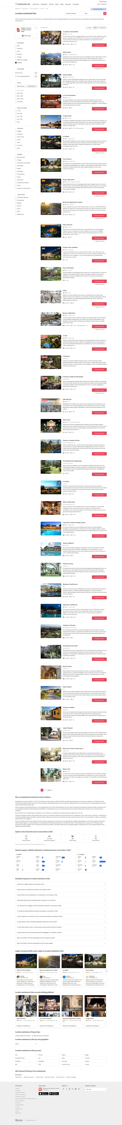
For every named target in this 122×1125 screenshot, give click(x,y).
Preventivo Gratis (99, 45)
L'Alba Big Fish (67, 399)
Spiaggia (19, 131)
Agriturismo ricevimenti (29, 1077)
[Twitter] (66, 1089)
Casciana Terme (66, 1064)
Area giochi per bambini (23, 182)
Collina (18, 139)
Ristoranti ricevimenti (49, 1077)
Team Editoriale (18, 1108)
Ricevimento (44, 4)
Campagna (19, 134)
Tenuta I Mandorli (68, 543)
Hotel (18, 51)
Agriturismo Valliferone (70, 605)
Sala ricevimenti (21, 157)
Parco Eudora (67, 159)
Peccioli (40, 1055)
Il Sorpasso (66, 356)
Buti (16, 1064)
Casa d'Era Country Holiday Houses (74, 522)
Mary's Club (66, 769)
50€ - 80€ (20, 93)
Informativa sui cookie (20, 1096)
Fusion (18, 208)
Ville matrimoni (18, 1077)
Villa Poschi (66, 420)
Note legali (17, 1090)
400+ (18, 122)
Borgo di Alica (67, 666)
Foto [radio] (97, 27)
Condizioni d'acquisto (20, 1092)
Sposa (57, 4)
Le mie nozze (35, 4)
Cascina (87, 1064)
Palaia (63, 1058)
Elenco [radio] (89, 27)
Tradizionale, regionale (22, 197)
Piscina (19, 185)
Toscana (42, 8)
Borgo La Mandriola (69, 313)
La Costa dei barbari (69, 95)
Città (18, 142)
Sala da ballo (20, 165)
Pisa (16, 1055)
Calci (40, 1064)
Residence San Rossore (70, 584)
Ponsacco (87, 1058)
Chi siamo (17, 1106)
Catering (19, 57)
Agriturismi (19, 48)
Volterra (87, 1061)
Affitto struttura (31, 86)
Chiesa (19, 177)
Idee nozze (68, 4)
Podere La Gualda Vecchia (71, 440)
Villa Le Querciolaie (69, 502)
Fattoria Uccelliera (68, 707)
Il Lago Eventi (67, 116)
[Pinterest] (69, 1089)
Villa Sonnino (67, 52)
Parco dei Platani (68, 268)
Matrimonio (17, 8)
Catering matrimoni (60, 1077)
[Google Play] (54, 1094)
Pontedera (17, 1061)
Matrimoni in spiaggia (22, 60)
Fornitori (51, 4)
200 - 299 (19, 116)
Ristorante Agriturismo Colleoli (72, 202)
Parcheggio (20, 171)
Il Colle (65, 336)
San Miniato (41, 1061)
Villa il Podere (67, 687)
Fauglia (86, 1055)
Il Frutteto (66, 481)
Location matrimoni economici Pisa (40, 1035)
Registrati (104, 4)
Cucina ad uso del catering (23, 163)
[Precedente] (15, 970)
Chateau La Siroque (69, 625)
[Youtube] (75, 1089)
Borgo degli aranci (68, 179)
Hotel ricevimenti (39, 1077)
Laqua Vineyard (68, 728)
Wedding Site (18, 1113)
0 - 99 (18, 111)
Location (19, 62)
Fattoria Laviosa (68, 564)
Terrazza (19, 160)
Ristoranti (19, 54)
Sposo (62, 4)
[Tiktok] (79, 1089)
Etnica (18, 211)
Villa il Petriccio (67, 225)
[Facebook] (63, 1089)
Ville (18, 45)
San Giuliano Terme (19, 1058)
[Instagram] (72, 1089)
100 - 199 (19, 113)
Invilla (64, 290)
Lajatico (64, 1055)
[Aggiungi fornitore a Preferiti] (59, 32)
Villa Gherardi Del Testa (70, 646)
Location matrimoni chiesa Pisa (22, 1035)
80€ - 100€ (20, 96)
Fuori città (19, 145)
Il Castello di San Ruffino (70, 32)
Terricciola (64, 1061)
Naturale (19, 203)
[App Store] (44, 1094)
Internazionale (20, 200)
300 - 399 (19, 119)
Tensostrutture (20, 174)
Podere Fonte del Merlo (70, 247)
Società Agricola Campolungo (72, 461)
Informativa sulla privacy (20, 1094)
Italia (90, 1089)
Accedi (99, 4)
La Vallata (66, 136)
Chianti (17, 1044)
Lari (39, 1058)
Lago (18, 148)
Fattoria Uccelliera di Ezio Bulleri (73, 377)
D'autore (19, 206)
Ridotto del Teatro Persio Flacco (73, 748)
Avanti (49, 790)
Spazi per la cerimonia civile (23, 188)
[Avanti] (106, 970)
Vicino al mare (20, 137)
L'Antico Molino (67, 75)
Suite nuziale (20, 180)
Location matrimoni (34, 8)
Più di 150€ (20, 101)
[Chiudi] (35, 27)
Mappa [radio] (103, 27)
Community (76, 4)
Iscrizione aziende (19, 1104)
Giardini (19, 168)
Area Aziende (103, 1)
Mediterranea (20, 214)
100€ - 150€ (20, 99)
